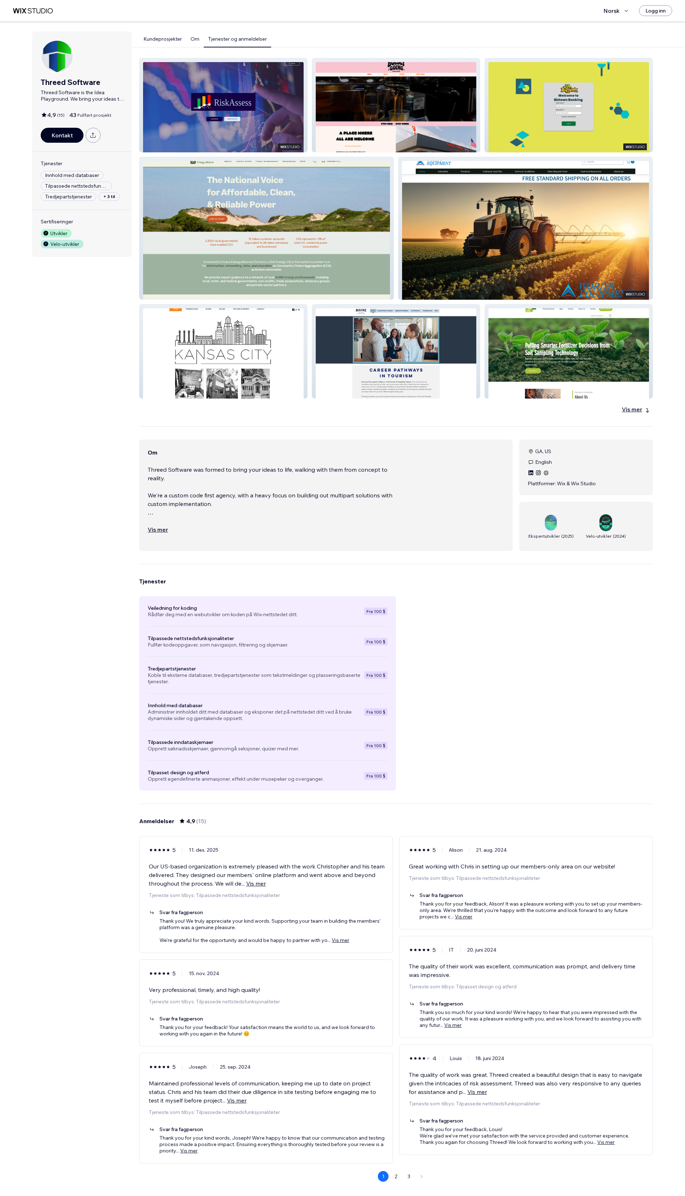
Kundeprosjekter (162, 39)
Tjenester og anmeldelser (237, 39)
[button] (223, 105)
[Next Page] (421, 1176)
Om (195, 39)
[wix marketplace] (33, 11)
